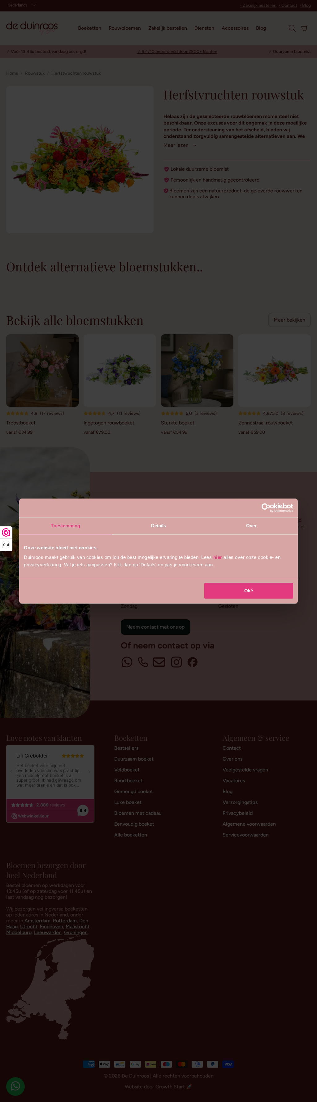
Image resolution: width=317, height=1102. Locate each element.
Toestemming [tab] (65, 525)
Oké (248, 590)
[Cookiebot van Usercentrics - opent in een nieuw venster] (266, 507)
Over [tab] (251, 525)
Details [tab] (158, 525)
